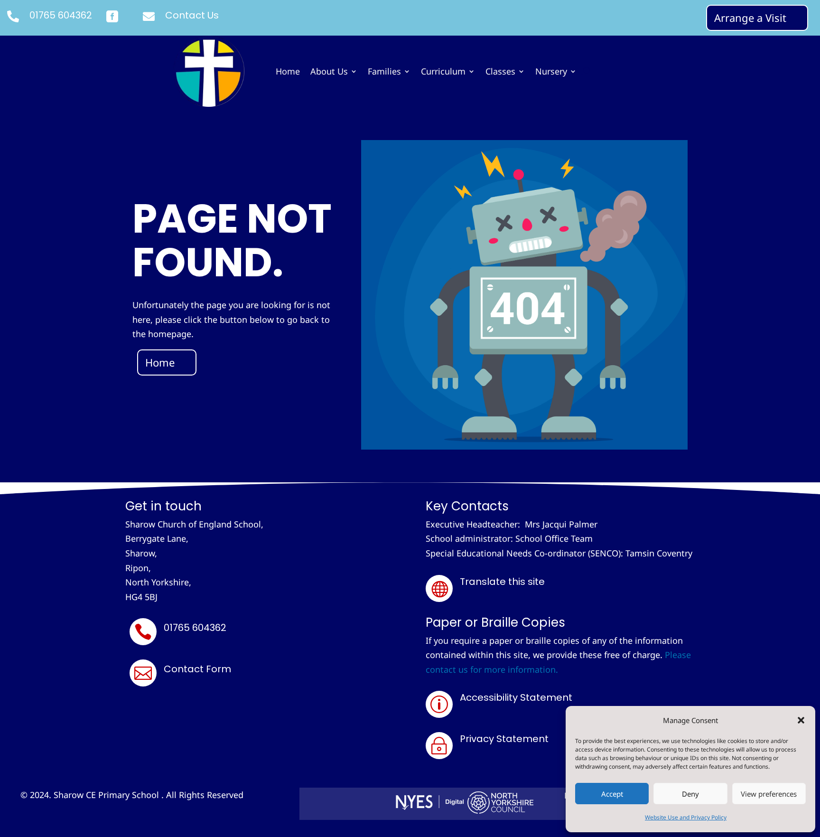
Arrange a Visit (750, 17)
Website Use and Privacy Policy (686, 817)
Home (288, 72)
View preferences (769, 794)
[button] (801, 720)
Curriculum (443, 72)
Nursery (551, 72)
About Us (329, 72)
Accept (612, 794)
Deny (690, 794)
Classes (500, 72)
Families (384, 72)
